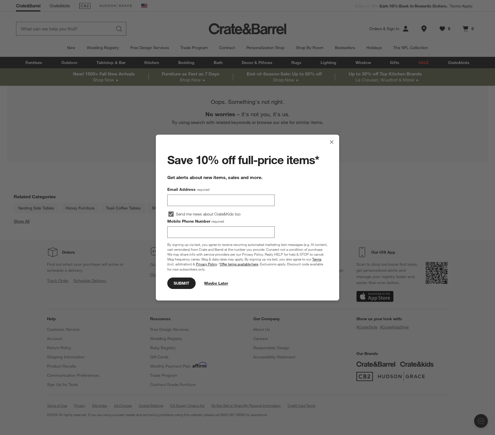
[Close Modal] (331, 142)
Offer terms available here (239, 264)
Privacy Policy (206, 264)
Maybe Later (216, 283)
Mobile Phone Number (195, 221)
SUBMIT (181, 283)
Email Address (188, 189)
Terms (316, 259)
